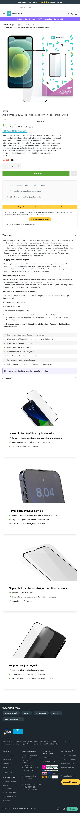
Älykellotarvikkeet (9, 796)
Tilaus (26, 713)
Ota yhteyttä (7, 759)
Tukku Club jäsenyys (69, 776)
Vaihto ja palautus (9, 755)
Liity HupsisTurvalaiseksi (40, 219)
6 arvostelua (40, 121)
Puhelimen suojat (8, 25)
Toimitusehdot (8, 763)
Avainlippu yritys (67, 763)
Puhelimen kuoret (9, 781)
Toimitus (55, 713)
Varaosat (6, 801)
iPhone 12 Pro (29, 25)
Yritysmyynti (7, 772)
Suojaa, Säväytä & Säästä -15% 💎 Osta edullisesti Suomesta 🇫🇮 (40, 19)
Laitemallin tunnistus (12, 719)
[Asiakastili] (69, 13)
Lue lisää (6, 156)
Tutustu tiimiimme (68, 759)
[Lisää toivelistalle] (74, 173)
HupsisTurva (24, 296)
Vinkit (4, 768)
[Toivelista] (72, 13)
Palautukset (40, 713)
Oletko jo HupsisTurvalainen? (20, 224)
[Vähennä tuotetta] (5, 166)
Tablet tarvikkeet (9, 792)
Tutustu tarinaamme (69, 755)
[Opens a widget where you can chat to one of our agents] (72, 809)
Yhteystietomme (67, 768)
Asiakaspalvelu (10, 713)
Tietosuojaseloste (48, 761)
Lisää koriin (38, 173)
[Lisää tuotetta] (18, 166)
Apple (19, 25)
